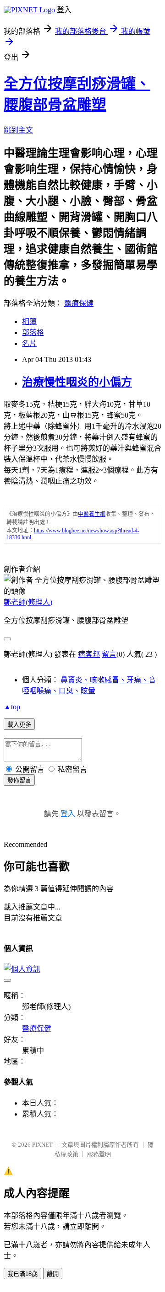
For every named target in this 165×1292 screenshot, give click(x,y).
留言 (109, 654)
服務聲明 (99, 1154)
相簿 (29, 321)
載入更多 (19, 724)
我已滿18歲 (22, 1274)
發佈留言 (19, 780)
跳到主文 (18, 130)
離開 (53, 1274)
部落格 (33, 332)
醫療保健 (79, 303)
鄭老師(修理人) (28, 602)
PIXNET (42, 1144)
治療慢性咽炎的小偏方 (77, 382)
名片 (29, 343)
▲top (12, 707)
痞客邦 (89, 654)
